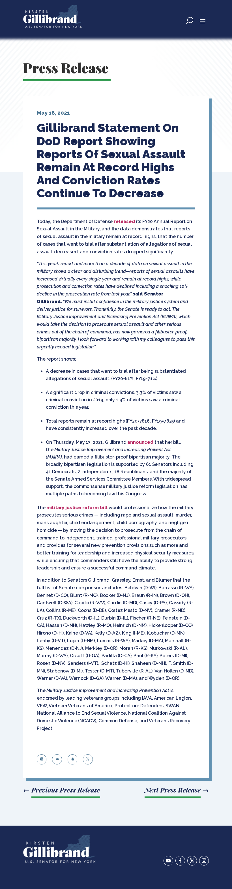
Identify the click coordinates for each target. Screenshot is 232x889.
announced (140, 442)
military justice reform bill (77, 507)
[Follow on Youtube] (168, 861)
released (124, 221)
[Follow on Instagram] (204, 861)
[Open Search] (189, 20)
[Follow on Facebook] (180, 861)
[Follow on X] (192, 861)
